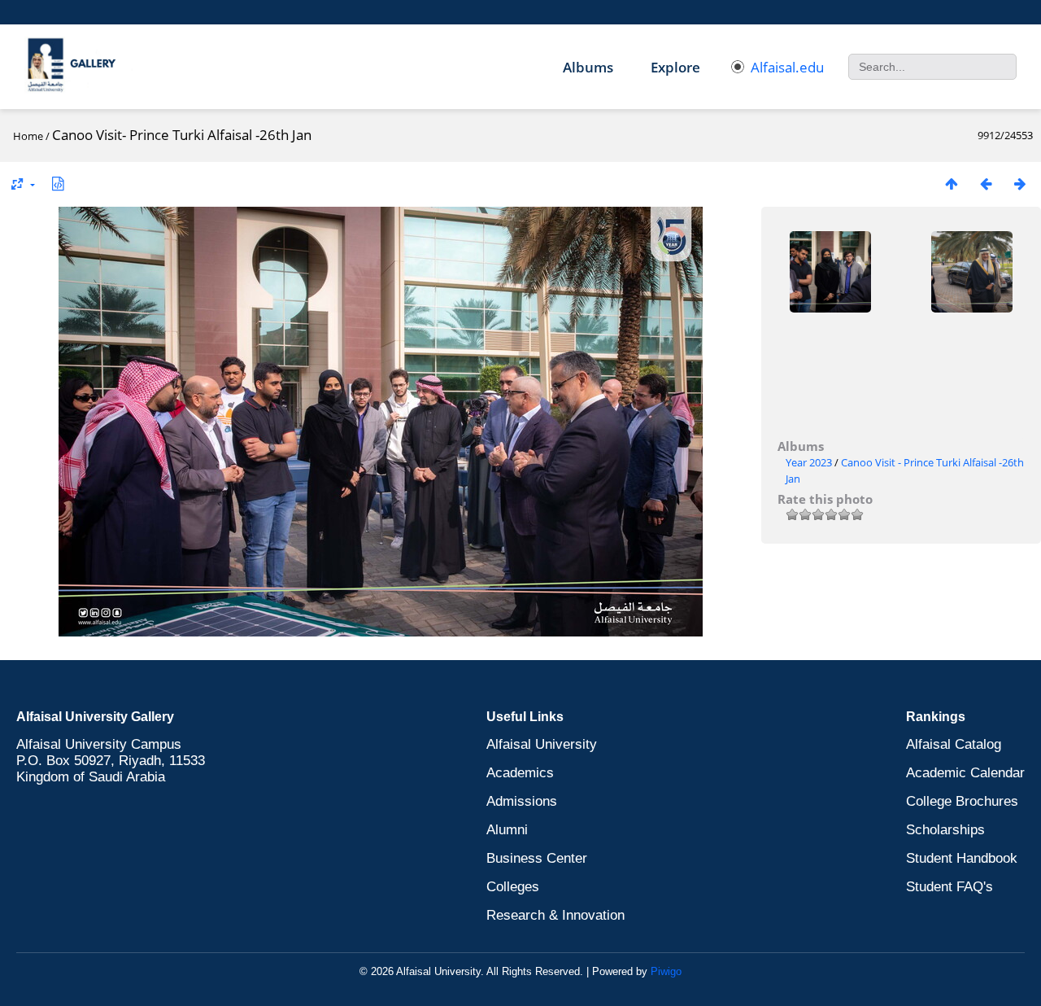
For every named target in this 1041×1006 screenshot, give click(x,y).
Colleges (512, 886)
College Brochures (962, 801)
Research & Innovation (555, 915)
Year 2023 (809, 462)
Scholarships (945, 830)
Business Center (536, 858)
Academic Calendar (965, 773)
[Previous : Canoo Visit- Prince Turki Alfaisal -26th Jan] (986, 183)
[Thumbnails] (951, 183)
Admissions (521, 801)
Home (28, 136)
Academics (520, 773)
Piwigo (666, 971)
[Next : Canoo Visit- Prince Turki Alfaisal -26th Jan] (1020, 183)
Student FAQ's (949, 886)
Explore (675, 67)
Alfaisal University (541, 744)
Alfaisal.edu (787, 67)
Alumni (507, 830)
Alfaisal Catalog (953, 744)
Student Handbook (961, 858)
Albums (588, 67)
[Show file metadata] (58, 183)
